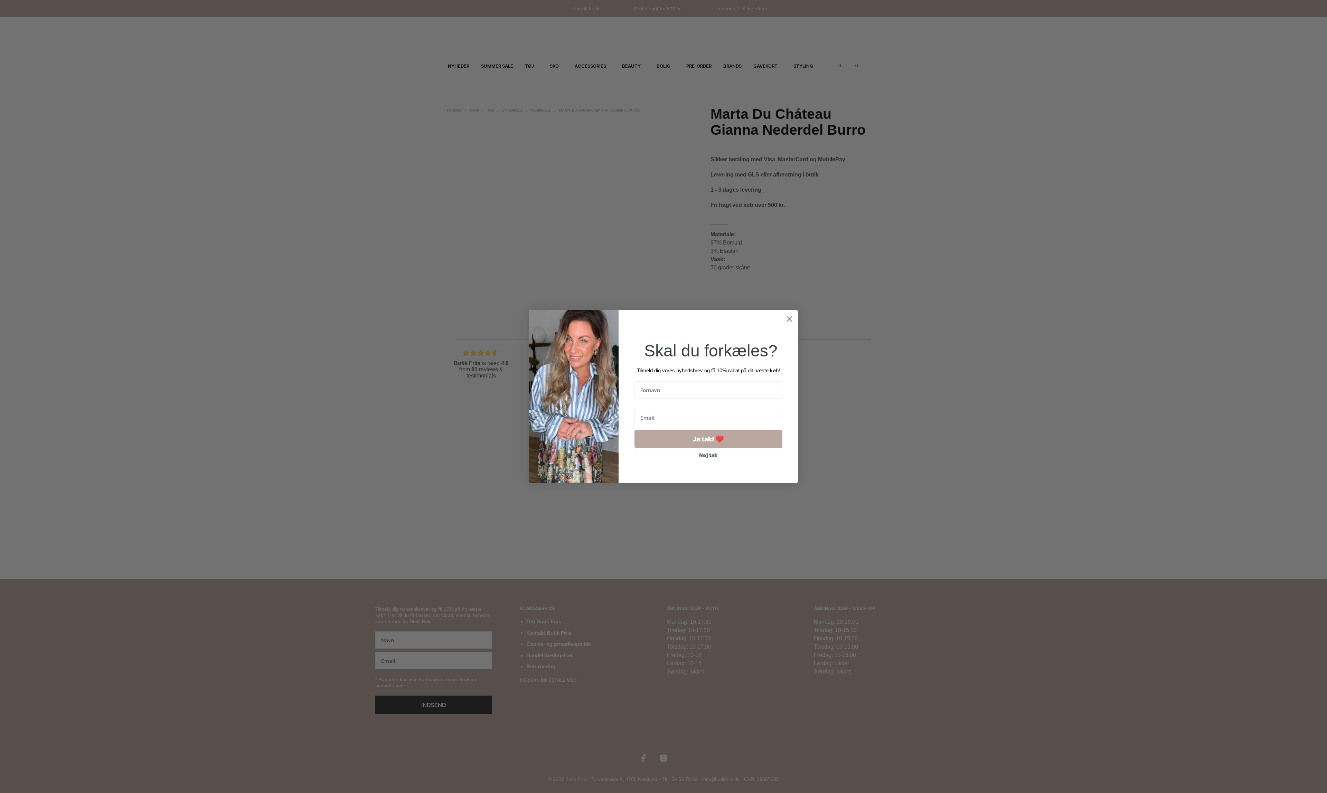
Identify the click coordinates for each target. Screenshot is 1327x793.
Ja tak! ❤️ (708, 439)
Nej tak (708, 455)
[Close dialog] (789, 319)
